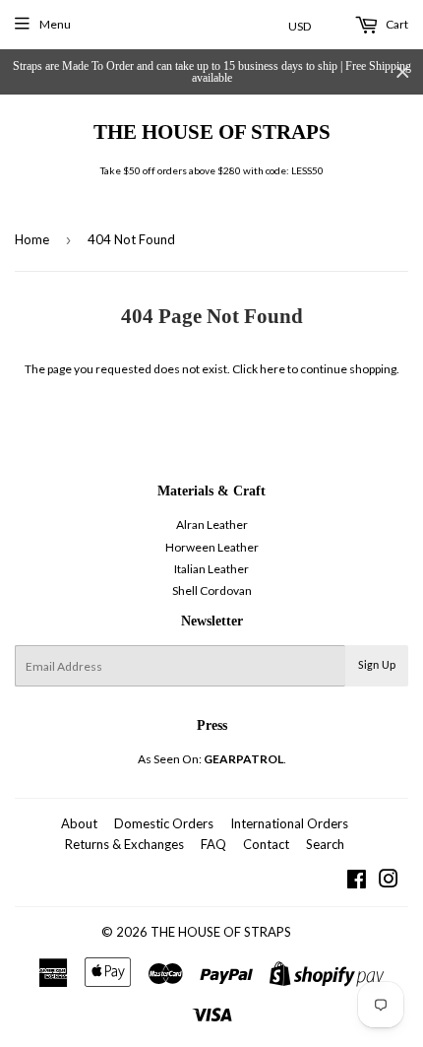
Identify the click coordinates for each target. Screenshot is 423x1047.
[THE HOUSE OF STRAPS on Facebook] (356, 882)
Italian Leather (211, 568)
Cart (396, 24)
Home (32, 239)
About (79, 823)
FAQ (213, 844)
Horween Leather (212, 547)
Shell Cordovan (212, 590)
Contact (266, 844)
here (272, 368)
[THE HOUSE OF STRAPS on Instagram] (388, 882)
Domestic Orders (163, 823)
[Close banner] (403, 72)
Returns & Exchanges (124, 844)
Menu (55, 24)
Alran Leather (212, 524)
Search (325, 844)
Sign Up (376, 666)
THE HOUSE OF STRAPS (212, 131)
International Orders (289, 823)
